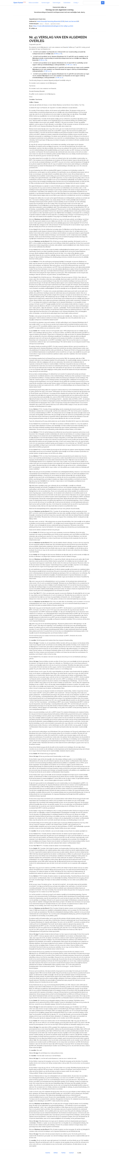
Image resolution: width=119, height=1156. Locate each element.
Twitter (63, 1152)
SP (78, 21)
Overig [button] (76, 2)
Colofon (47, 1152)
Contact (71, 1152)
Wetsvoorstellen (33, 2)
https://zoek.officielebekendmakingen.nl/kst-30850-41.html (53, 26)
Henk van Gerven (70, 21)
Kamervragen (46, 2)
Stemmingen (56, 2)
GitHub (56, 1152)
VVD (62, 21)
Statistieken (66, 2)
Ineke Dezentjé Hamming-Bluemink (48, 21)
